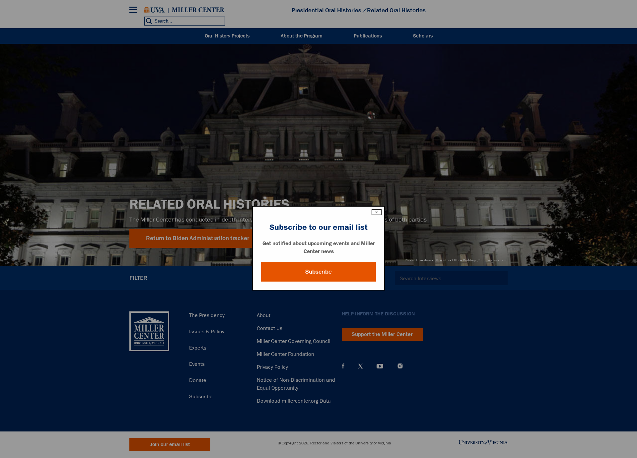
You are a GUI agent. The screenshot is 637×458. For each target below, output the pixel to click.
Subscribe (318, 271)
